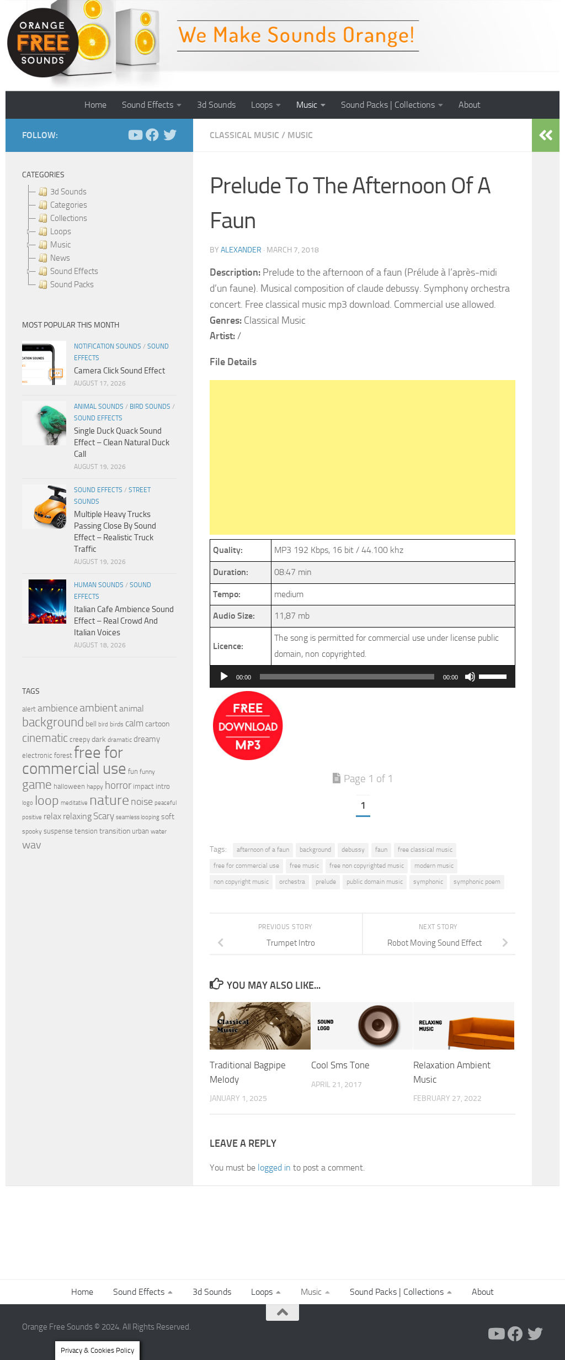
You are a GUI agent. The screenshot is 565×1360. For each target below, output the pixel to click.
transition (114, 831)
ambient (98, 708)
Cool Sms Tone (340, 1065)
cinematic (45, 738)
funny (147, 772)
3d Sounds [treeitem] (68, 192)
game (37, 784)
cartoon (157, 724)
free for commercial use (246, 865)
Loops (262, 104)
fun (133, 771)
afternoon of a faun (263, 849)
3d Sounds (216, 104)
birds (117, 724)
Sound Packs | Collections (388, 104)
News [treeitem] (60, 258)
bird (103, 724)
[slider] (494, 676)
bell (91, 724)
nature (109, 800)
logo (27, 802)
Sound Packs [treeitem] (72, 284)
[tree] (99, 238)
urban (140, 831)
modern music (434, 865)
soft (167, 816)
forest (63, 755)
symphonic (428, 881)
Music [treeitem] (60, 245)
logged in (274, 1167)
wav (31, 844)
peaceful (165, 802)
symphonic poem (477, 881)
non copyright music (241, 881)
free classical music (425, 849)
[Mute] (470, 676)
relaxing (77, 816)
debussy (353, 849)
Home (95, 104)
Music (306, 104)
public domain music (375, 881)
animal (131, 708)
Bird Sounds (150, 406)
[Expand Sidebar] (545, 135)
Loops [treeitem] (60, 231)
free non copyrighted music (366, 865)
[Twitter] (170, 134)
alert (29, 709)
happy (95, 786)
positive (32, 817)
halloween (69, 786)
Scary (103, 816)
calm (134, 723)
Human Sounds (99, 585)
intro (163, 786)
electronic (37, 755)
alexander (241, 250)
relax (52, 816)
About (470, 104)
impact (143, 786)
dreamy (147, 739)
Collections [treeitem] (68, 218)
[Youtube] (134, 134)
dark (99, 739)
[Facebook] (152, 134)
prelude (326, 881)
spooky (32, 831)
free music (304, 865)
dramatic (120, 740)
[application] (362, 677)
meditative (74, 802)
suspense (58, 831)
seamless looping (137, 817)
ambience (58, 708)
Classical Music (244, 135)
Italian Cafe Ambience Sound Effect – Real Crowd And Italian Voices (124, 620)
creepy (80, 739)
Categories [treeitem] (68, 205)
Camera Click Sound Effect (119, 371)
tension (86, 831)
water (159, 831)
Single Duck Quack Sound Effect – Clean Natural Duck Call (121, 442)
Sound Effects (147, 104)
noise (142, 801)
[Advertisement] (362, 457)
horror (118, 785)
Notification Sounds (107, 346)
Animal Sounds (99, 406)
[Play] (224, 676)
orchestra (292, 881)
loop (47, 800)
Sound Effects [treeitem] (74, 271)
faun (381, 849)
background (315, 849)
